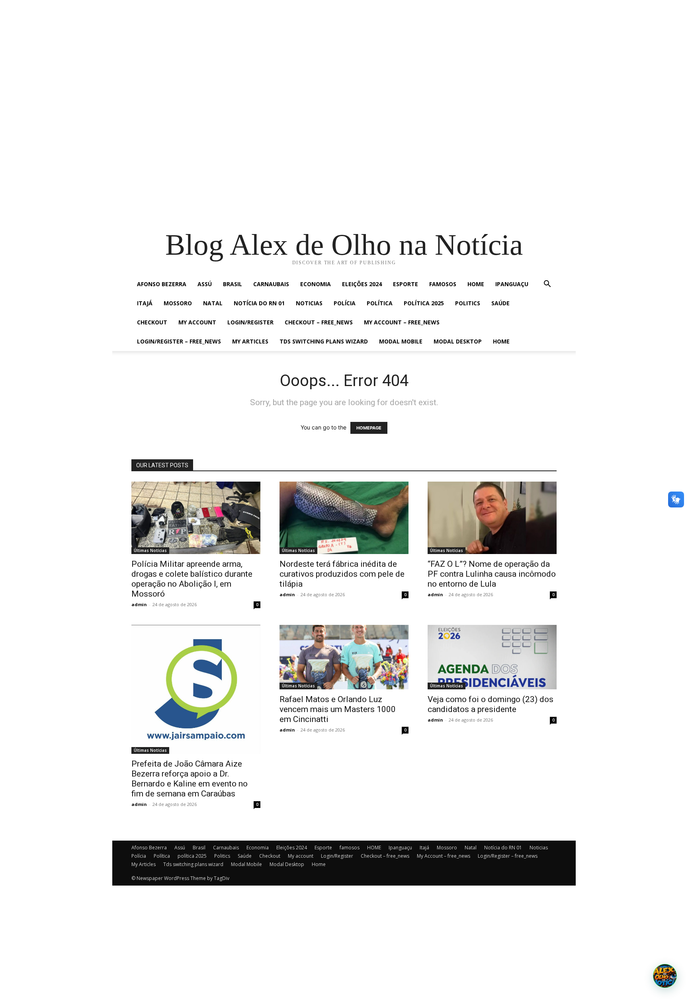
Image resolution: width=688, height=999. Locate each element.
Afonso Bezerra (161, 284)
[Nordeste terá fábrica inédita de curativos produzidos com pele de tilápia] (344, 518)
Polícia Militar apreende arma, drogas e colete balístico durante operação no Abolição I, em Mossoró (191, 579)
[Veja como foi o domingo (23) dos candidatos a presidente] (492, 657)
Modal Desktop (458, 341)
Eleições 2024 (362, 284)
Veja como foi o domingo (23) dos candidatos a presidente (490, 704)
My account (197, 322)
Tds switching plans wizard (324, 341)
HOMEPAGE (368, 428)
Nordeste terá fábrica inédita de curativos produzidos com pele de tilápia (342, 574)
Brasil (232, 284)
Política (380, 303)
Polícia (345, 303)
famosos (442, 284)
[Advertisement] (239, 55)
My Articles (250, 341)
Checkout (152, 322)
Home (501, 341)
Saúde (500, 303)
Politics (467, 303)
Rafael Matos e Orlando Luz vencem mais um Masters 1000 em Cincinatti (338, 709)
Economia (315, 284)
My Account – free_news (402, 322)
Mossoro (178, 303)
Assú (204, 284)
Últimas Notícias (150, 550)
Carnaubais (271, 284)
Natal (213, 303)
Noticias (309, 303)
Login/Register (250, 322)
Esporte (405, 284)
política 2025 (424, 303)
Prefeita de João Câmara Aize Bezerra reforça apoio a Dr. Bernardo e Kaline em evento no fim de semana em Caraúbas (189, 778)
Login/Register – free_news (179, 341)
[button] (547, 285)
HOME (475, 284)
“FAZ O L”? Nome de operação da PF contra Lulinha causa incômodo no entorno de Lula (492, 574)
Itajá (144, 303)
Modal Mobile (400, 341)
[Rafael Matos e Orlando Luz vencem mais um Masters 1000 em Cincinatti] (344, 657)
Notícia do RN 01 (259, 303)
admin (139, 604)
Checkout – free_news (319, 322)
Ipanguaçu (511, 284)
